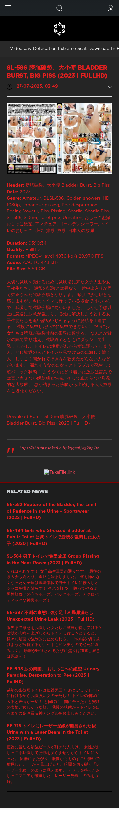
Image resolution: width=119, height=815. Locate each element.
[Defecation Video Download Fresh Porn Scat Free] (59, 28)
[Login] (111, 8)
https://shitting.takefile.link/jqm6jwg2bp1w (59, 448)
